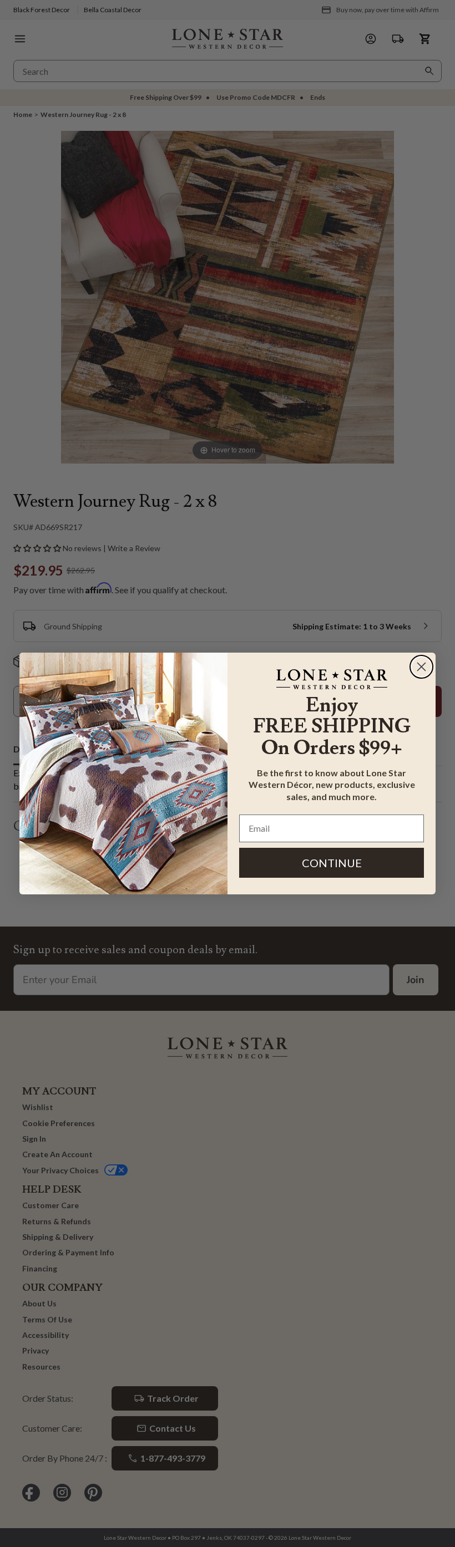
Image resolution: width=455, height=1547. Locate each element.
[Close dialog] (421, 666)
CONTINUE (332, 862)
